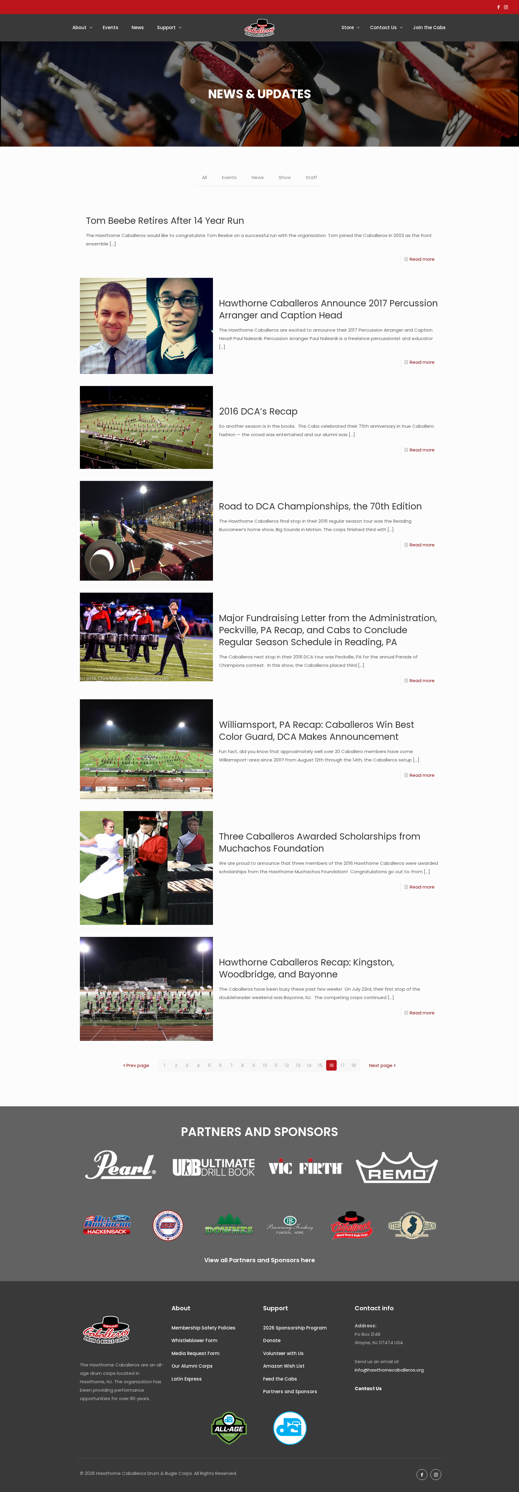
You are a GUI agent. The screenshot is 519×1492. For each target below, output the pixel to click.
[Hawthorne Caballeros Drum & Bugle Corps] (259, 27)
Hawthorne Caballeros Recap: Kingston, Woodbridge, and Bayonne (306, 968)
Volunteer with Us (283, 1353)
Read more (422, 259)
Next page (381, 1065)
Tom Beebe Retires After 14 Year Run (165, 220)
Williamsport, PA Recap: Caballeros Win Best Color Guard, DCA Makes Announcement (316, 730)
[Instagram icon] (506, 7)
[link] (122, 1167)
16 (331, 1065)
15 (320, 1065)
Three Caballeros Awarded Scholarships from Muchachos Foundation (319, 842)
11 (276, 1065)
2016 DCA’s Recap (258, 411)
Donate (272, 1340)
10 (265, 1065)
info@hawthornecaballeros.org (389, 1370)
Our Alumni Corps (192, 1366)
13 (298, 1065)
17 (343, 1065)
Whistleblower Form (194, 1340)
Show (285, 177)
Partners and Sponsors (290, 1391)
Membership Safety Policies (203, 1328)
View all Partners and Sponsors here (259, 1260)
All (204, 177)
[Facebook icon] (498, 7)
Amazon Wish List (284, 1366)
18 (354, 1065)
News (258, 177)
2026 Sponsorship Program (295, 1328)
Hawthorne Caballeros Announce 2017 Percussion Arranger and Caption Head (328, 309)
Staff (311, 177)
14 (309, 1065)
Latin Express (186, 1379)
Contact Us (368, 1388)
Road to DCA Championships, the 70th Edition (320, 506)
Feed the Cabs (280, 1379)
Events (229, 177)
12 (287, 1065)
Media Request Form (195, 1353)
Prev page (137, 1065)
